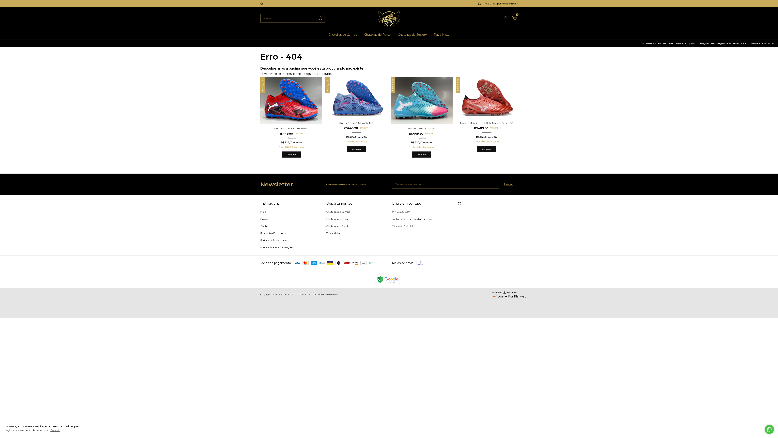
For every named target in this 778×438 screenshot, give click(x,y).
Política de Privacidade (273, 240)
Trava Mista (442, 34)
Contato (265, 226)
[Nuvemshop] (505, 293)
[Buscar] (320, 18)
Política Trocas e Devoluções (276, 247)
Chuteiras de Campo (342, 34)
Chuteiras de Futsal (377, 34)
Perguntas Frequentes (273, 233)
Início (263, 211)
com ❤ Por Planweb (512, 296)
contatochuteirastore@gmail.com (412, 218)
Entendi (55, 430)
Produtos (265, 218)
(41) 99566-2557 (401, 211)
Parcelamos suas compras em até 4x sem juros (644, 43)
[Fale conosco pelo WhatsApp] (769, 429)
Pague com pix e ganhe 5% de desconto (700, 43)
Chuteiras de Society (412, 34)
